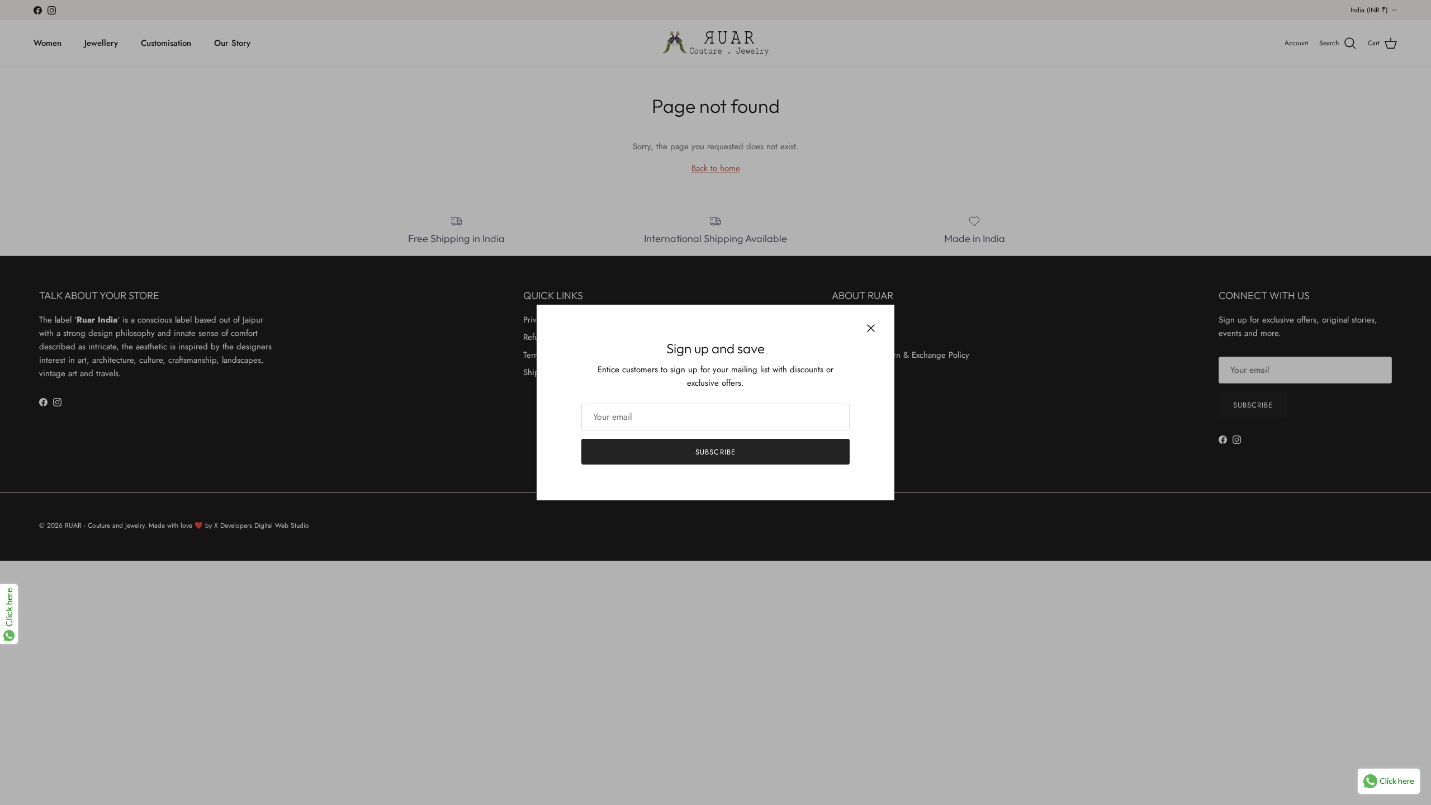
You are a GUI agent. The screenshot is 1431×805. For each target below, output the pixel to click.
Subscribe (715, 452)
